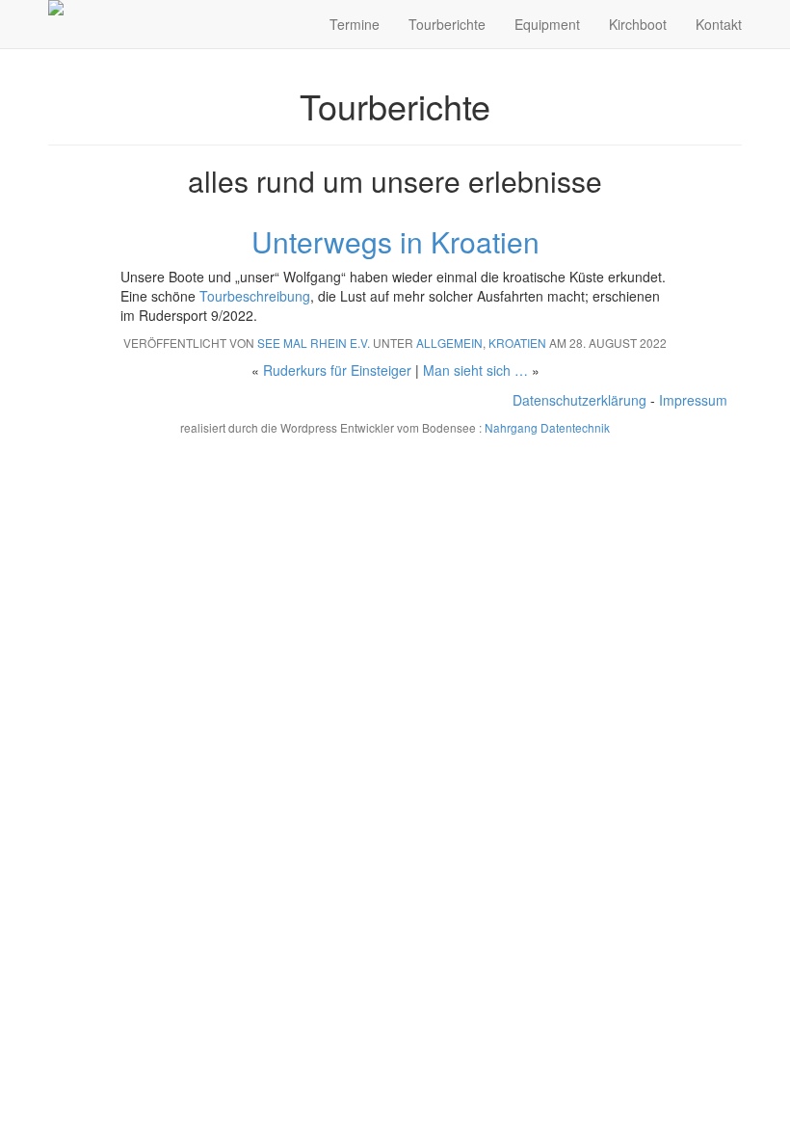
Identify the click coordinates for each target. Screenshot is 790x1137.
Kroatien (517, 342)
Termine (354, 24)
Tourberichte (447, 24)
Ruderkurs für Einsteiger (337, 370)
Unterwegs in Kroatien (395, 241)
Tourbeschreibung (254, 295)
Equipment (547, 24)
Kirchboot (638, 24)
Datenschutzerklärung (579, 400)
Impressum (693, 400)
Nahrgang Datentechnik (547, 427)
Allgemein (449, 342)
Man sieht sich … (475, 370)
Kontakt (719, 24)
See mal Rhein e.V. (313, 342)
